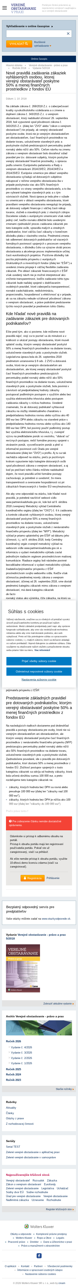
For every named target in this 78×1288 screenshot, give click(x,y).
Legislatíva (47, 1188)
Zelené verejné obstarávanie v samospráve (31, 1157)
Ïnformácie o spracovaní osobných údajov (40, 1270)
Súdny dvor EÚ (15, 1192)
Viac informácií (42, 650)
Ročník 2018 (19, 68)
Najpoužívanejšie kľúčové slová (27, 1174)
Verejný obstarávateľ (18, 1180)
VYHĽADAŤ (17, 43)
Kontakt (25, 1266)
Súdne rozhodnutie (37, 1192)
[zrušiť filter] (68, 34)
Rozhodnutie (54, 1200)
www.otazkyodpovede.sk (56, 918)
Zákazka (52, 1180)
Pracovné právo (16, 1242)
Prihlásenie (53, 878)
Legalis (60, 1238)
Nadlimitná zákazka (17, 1200)
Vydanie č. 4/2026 (21, 1047)
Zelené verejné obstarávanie (22, 1188)
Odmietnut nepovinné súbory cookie (39, 671)
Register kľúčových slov (59, 1209)
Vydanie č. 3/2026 (21, 1052)
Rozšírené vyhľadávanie (42, 44)
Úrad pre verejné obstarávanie (23, 1196)
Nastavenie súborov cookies (40, 1274)
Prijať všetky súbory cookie (39, 661)
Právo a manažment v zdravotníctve (40, 1245)
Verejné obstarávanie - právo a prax (48, 65)
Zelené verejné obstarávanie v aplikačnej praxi (33, 1152)
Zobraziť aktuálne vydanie (57, 1003)
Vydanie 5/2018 (41, 68)
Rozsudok (38, 1180)
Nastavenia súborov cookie (39, 679)
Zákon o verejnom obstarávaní (23, 1184)
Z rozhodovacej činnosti (20, 1123)
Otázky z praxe (15, 1118)
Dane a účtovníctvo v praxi (57, 1242)
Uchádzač (62, 1188)
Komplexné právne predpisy (51, 1234)
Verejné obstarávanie (55, 1196)
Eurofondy (50, 1184)
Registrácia (34, 878)
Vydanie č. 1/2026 (21, 1063)
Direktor (34, 1242)
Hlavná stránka (14, 65)
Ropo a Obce (44, 1238)
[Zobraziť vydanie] (23, 969)
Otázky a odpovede (20, 1234)
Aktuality (11, 1107)
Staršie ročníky (64, 1089)
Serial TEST (13, 1146)
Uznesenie (38, 1200)
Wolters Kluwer (24, 1238)
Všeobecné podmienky (59, 1266)
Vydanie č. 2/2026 (21, 1058)
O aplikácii (10, 1266)
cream (61, 1283)
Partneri (38, 1266)
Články (10, 1113)
